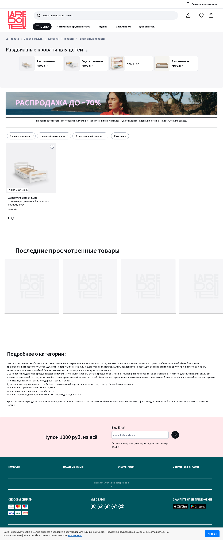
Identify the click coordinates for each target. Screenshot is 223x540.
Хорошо (212, 533)
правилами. (75, 535)
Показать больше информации (111, 482)
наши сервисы (73, 466)
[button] (211, 15)
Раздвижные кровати (92, 38)
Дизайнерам (123, 26)
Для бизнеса (147, 26)
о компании (126, 466)
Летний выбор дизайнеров (74, 26)
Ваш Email (118, 427)
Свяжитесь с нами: (186, 466)
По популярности (20, 136)
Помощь (14, 466)
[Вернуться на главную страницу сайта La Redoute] (17, 20)
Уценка (103, 26)
